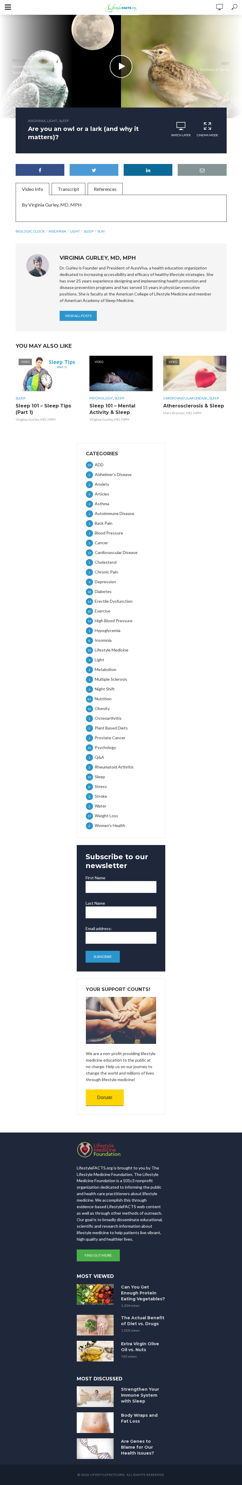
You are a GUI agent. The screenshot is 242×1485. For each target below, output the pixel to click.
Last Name (95, 903)
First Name (95, 877)
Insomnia (36, 120)
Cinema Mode (207, 135)
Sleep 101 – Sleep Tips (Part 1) (43, 409)
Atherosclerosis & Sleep (193, 406)
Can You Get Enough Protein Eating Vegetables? (143, 1293)
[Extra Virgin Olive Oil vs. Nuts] (96, 1351)
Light (52, 120)
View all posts (78, 315)
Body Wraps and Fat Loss (139, 1418)
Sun (100, 231)
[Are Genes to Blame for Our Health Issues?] (96, 1448)
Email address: (99, 928)
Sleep (64, 120)
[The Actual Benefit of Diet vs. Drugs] (96, 1325)
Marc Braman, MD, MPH (182, 413)
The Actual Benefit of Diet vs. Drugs (142, 1320)
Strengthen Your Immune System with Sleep (140, 1395)
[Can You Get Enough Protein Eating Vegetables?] (96, 1294)
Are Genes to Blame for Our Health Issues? (137, 1447)
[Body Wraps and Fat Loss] (96, 1422)
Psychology (101, 398)
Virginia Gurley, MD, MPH (35, 419)
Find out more (98, 1255)
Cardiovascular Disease (185, 398)
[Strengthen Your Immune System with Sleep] (96, 1396)
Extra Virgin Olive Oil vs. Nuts (140, 1346)
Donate (104, 1097)
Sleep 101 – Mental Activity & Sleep (112, 409)
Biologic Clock (30, 231)
